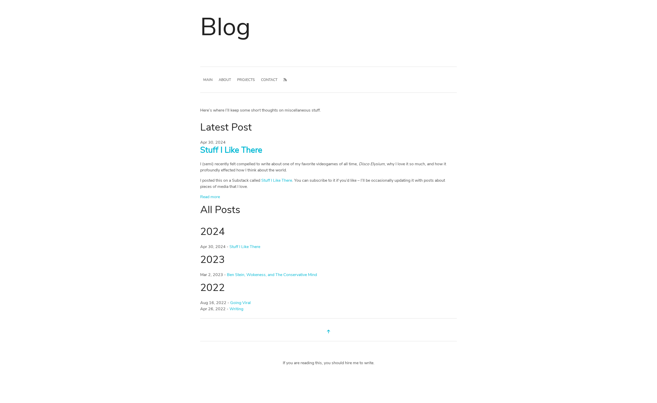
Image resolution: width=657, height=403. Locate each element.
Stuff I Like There (231, 149)
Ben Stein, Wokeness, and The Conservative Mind (272, 275)
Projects (246, 79)
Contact (269, 79)
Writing (236, 309)
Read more (210, 197)
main (207, 79)
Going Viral (240, 303)
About (225, 79)
